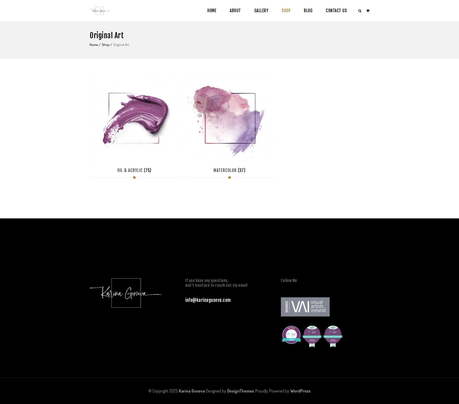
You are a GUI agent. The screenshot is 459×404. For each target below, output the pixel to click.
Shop (286, 10)
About (235, 10)
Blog (308, 10)
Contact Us (336, 10)
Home (211, 10)
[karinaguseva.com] (99, 11)
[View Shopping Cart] (367, 11)
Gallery (261, 10)
